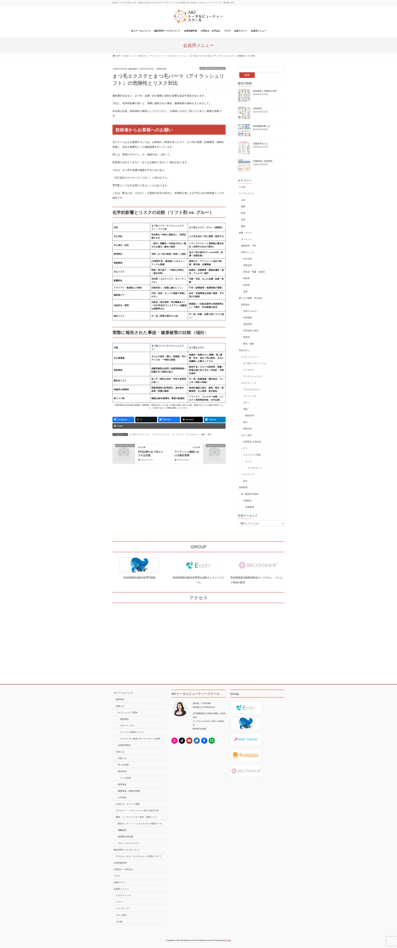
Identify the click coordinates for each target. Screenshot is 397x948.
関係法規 (247, 428)
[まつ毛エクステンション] (124, 450)
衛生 (245, 422)
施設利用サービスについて (127, 850)
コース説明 (125, 778)
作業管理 (257, 108)
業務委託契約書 (125, 836)
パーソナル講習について (132, 732)
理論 (245, 409)
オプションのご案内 (127, 712)
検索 (247, 75)
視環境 (246, 337)
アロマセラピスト (252, 389)
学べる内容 (123, 764)
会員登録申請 (120, 863)
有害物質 (247, 317)
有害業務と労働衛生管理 (265, 91)
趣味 (243, 226)
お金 (243, 200)
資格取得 (243, 487)
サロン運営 (246, 435)
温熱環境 (247, 324)
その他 (242, 187)
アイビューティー (249, 357)
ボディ (246, 402)
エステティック (248, 383)
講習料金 (122, 784)
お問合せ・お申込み (123, 869)
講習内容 (122, 771)
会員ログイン (120, 882)
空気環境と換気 (250, 330)
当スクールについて (123, 693)
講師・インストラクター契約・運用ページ (136, 817)
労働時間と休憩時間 (262, 161)
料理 (243, 213)
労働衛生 (247, 500)
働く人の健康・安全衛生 (251, 298)
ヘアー (244, 448)
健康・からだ (245, 232)
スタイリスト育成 (252, 455)
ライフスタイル (192, 434)
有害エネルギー (250, 311)
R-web (228, 940)
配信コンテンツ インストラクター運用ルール (140, 823)
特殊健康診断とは (261, 126)
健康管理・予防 (248, 245)
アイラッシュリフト (161, 434)
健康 (203, 434)
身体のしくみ (247, 252)
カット (248, 461)
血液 (245, 291)
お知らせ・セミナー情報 (128, 804)
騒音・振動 (248, 343)
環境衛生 (245, 304)
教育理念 (120, 699)
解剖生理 (249, 415)
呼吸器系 (247, 265)
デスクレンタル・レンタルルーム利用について (138, 856)
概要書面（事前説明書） (130, 791)
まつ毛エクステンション (212, 68)
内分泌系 (247, 258)
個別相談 (124, 719)
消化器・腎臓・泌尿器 (254, 272)
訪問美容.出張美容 (252, 441)
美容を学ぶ (244, 350)
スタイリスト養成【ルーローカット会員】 (140, 738)
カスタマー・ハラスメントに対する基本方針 (137, 810)
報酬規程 (122, 830)
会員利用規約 (124, 745)
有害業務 (249, 507)
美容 (209, 434)
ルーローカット (255, 468)
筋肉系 (246, 285)
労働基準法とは (260, 143)
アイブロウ (248, 370)
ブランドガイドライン (129, 843)
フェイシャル (249, 396)
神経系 (246, 278)
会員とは (120, 706)
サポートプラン (127, 725)
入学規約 (122, 797)
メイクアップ (177, 434)
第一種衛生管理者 (249, 494)
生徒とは (120, 751)
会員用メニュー (121, 889)
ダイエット (246, 239)
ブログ (117, 876)
